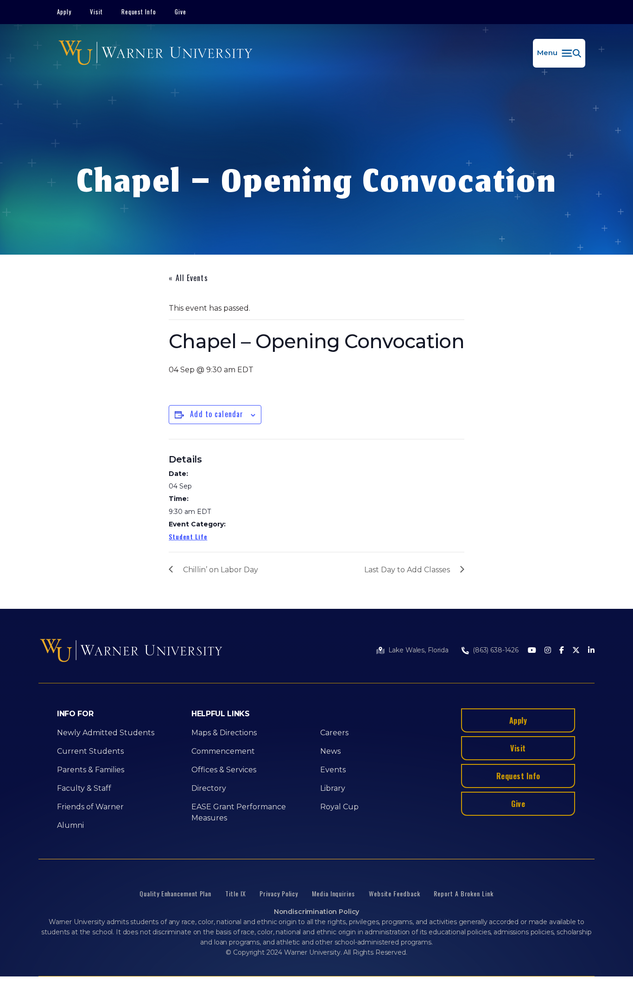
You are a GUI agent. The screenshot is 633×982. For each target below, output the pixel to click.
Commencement (223, 751)
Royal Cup (339, 806)
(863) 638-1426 (496, 650)
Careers (334, 732)
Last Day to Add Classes (407, 569)
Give (180, 11)
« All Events (188, 277)
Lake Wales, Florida (418, 650)
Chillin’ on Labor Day (220, 569)
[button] (559, 53)
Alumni (70, 825)
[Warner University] (155, 53)
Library (332, 788)
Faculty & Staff (84, 788)
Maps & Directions (224, 732)
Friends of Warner (90, 806)
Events (333, 769)
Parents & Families (90, 769)
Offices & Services (223, 769)
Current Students (90, 751)
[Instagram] (547, 651)
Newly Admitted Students (105, 732)
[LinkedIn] (591, 651)
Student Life (188, 536)
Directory (208, 788)
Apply (64, 11)
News (330, 751)
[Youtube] (532, 651)
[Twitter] (576, 651)
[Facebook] (561, 651)
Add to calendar (216, 414)
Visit (96, 11)
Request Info (139, 11)
